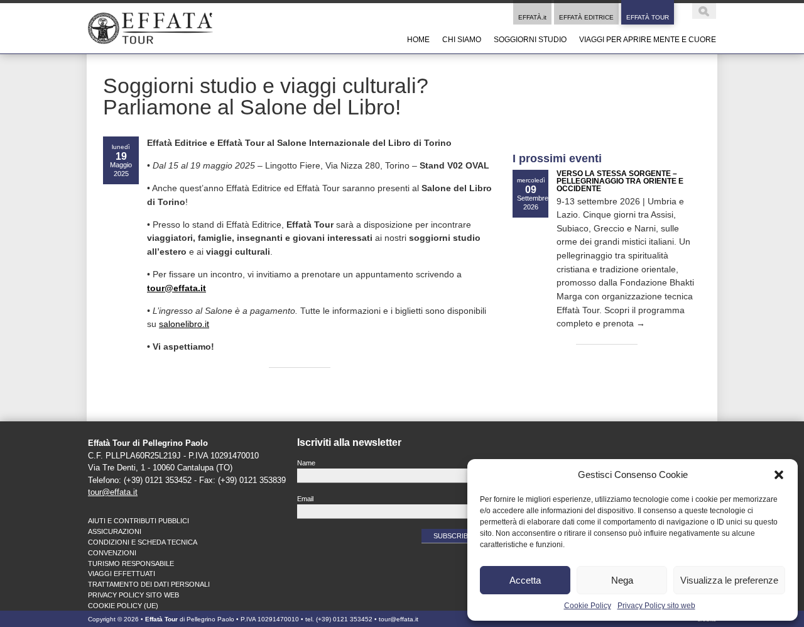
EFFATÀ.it (532, 17)
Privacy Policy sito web (656, 605)
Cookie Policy (587, 605)
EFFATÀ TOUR (647, 17)
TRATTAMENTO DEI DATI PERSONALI (149, 584)
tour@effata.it (113, 492)
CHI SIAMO (461, 39)
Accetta (525, 580)
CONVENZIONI (112, 553)
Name (306, 463)
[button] (779, 475)
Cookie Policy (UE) (123, 605)
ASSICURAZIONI (114, 531)
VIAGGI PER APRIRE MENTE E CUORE (647, 39)
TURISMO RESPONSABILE (131, 563)
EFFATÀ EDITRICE (586, 17)
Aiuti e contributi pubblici (138, 520)
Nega (622, 580)
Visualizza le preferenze (729, 580)
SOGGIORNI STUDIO (530, 39)
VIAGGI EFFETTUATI (121, 573)
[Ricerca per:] (696, 14)
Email (305, 498)
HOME (418, 39)
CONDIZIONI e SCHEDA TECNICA (142, 542)
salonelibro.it (184, 324)
